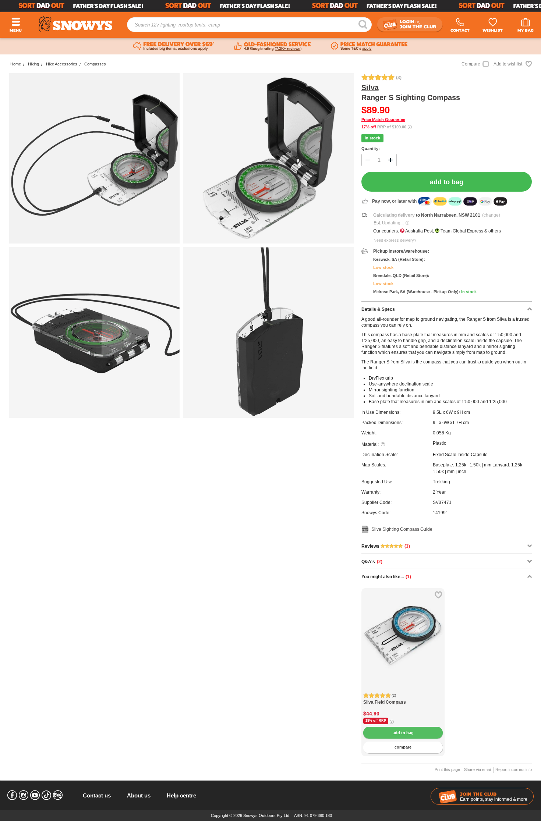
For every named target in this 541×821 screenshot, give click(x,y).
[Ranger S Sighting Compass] (94, 158)
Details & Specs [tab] (378, 309)
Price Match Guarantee (383, 119)
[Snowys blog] (58, 795)
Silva (370, 87)
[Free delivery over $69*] (173, 46)
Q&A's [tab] (371, 561)
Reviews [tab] (385, 546)
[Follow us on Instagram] (23, 795)
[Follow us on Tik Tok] (46, 795)
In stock (372, 138)
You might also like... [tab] (386, 576)
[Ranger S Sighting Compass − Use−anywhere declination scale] (268, 158)
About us (139, 795)
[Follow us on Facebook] (12, 795)
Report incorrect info (513, 769)
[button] (372, 643)
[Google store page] (272, 46)
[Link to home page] (75, 24)
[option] (403, 630)
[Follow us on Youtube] (35, 795)
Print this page (447, 769)
